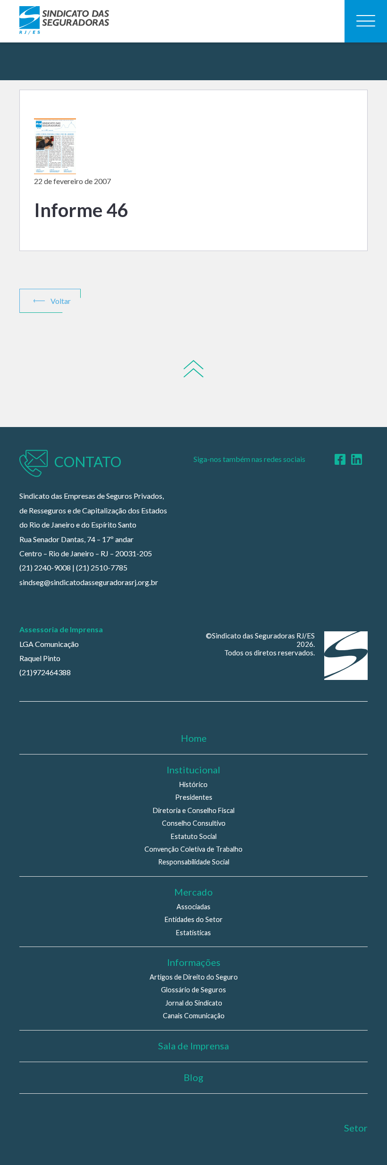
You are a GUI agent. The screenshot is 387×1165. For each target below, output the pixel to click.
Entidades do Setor (194, 919)
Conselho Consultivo (194, 823)
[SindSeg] (64, 21)
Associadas (193, 907)
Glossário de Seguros (193, 990)
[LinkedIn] (356, 459)
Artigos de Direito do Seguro (194, 977)
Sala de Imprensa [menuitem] (193, 1045)
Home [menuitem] (194, 738)
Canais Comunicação (194, 1016)
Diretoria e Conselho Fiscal (194, 810)
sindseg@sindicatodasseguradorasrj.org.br (88, 582)
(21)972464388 (45, 672)
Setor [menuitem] (356, 1127)
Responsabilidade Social (193, 862)
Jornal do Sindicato (193, 1003)
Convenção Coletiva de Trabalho (193, 849)
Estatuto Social (194, 836)
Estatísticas (193, 933)
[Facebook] (340, 459)
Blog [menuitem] (193, 1077)
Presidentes (193, 797)
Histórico (193, 784)
